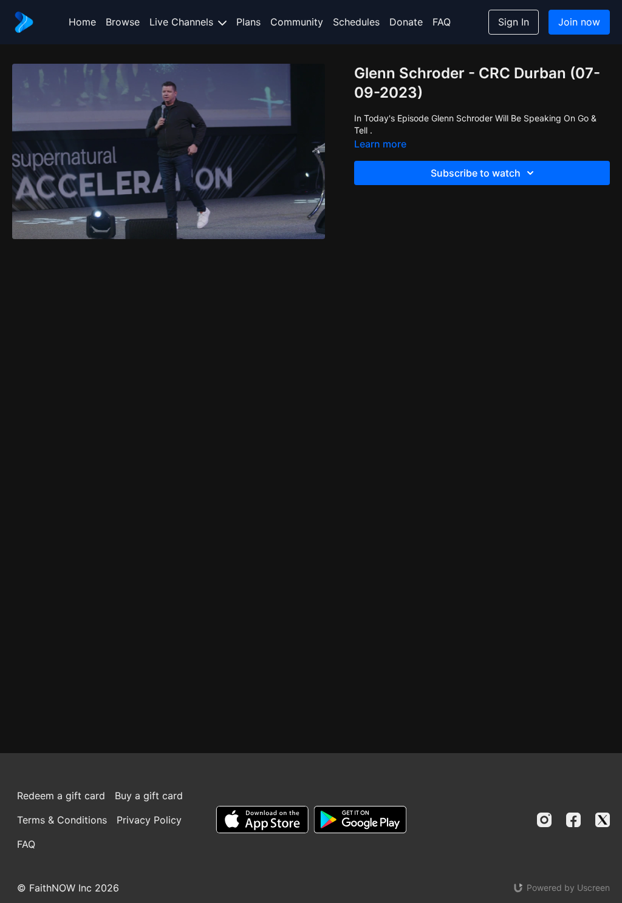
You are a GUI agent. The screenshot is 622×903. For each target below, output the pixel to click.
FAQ (441, 22)
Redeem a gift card (61, 796)
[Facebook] (573, 820)
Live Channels (182, 22)
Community (296, 22)
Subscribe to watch (476, 173)
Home (82, 22)
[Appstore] (262, 819)
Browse (123, 22)
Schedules (356, 22)
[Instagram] (544, 820)
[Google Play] (360, 819)
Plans (248, 22)
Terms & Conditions (62, 820)
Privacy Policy (149, 820)
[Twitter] (602, 820)
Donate (406, 22)
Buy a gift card (149, 796)
